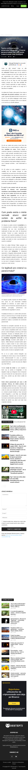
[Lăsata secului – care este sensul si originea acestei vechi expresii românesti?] (5, 675)
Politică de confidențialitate (18, 762)
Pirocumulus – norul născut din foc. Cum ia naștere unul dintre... (17, 652)
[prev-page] (3, 486)
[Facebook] (11, 756)
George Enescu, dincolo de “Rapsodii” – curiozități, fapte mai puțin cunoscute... (18, 621)
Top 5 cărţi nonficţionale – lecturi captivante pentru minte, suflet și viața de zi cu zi (18, 428)
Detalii (17, 6)
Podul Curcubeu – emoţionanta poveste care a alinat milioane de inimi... (18, 637)
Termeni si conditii (7, 762)
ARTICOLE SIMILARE (7, 422)
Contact (14, 764)
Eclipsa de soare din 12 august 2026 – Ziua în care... (17, 644)
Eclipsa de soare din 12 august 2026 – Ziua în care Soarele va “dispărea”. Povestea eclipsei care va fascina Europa (18, 447)
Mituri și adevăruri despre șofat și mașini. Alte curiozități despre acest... (18, 659)
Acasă (2, 35)
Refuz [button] (12, 6)
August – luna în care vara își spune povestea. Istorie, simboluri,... (18, 667)
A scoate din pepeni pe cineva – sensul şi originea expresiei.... (18, 613)
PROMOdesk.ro (14, 747)
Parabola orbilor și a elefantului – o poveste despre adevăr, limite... (17, 629)
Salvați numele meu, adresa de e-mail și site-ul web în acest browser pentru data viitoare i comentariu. (14, 523)
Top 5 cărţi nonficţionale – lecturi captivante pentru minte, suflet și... (18, 605)
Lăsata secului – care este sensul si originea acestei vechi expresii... (18, 674)
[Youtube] (16, 756)
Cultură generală (8, 35)
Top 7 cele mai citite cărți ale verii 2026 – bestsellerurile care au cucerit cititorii (17, 479)
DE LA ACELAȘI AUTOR (19, 422)
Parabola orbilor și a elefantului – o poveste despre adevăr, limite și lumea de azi (17, 437)
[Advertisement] (14, 19)
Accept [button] (23, 6)
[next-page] (5, 486)
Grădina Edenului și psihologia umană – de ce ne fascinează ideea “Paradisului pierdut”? (18, 470)
